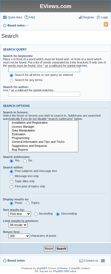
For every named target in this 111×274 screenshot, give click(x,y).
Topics (35, 202)
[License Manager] (43, 127)
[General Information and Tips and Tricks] (43, 142)
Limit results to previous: (21, 220)
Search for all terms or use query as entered (43, 74)
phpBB (41, 268)
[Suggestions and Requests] (43, 146)
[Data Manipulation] (43, 131)
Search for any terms (28, 80)
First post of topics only (29, 186)
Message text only (26, 176)
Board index (16, 260)
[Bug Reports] (43, 150)
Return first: (11, 232)
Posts (18, 202)
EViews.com (55, 6)
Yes (17, 160)
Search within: (13, 167)
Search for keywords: (18, 55)
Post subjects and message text (35, 170)
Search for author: (16, 87)
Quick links (15, 17)
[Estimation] (43, 134)
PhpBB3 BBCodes (64, 271)
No (29, 160)
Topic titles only (24, 181)
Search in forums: (15, 112)
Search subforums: (16, 156)
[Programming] (43, 138)
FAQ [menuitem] (32, 17)
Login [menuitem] (104, 17)
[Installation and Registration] (43, 123)
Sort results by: (14, 209)
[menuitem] (103, 25)
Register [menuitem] (88, 17)
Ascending (45, 213)
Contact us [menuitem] (91, 260)
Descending (68, 213)
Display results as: (16, 199)
